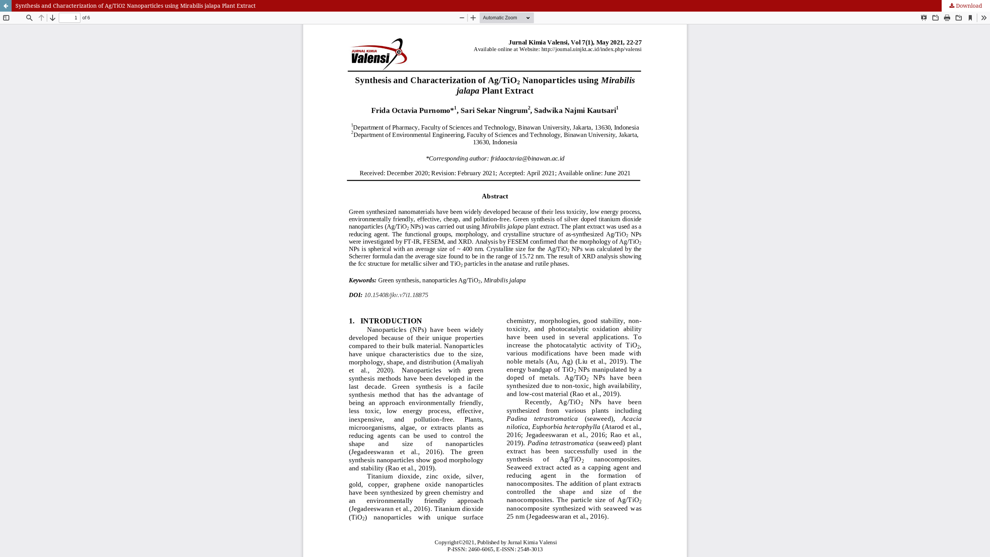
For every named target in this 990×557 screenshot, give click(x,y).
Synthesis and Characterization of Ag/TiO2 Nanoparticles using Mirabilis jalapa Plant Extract (135, 5)
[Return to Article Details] (6, 6)
